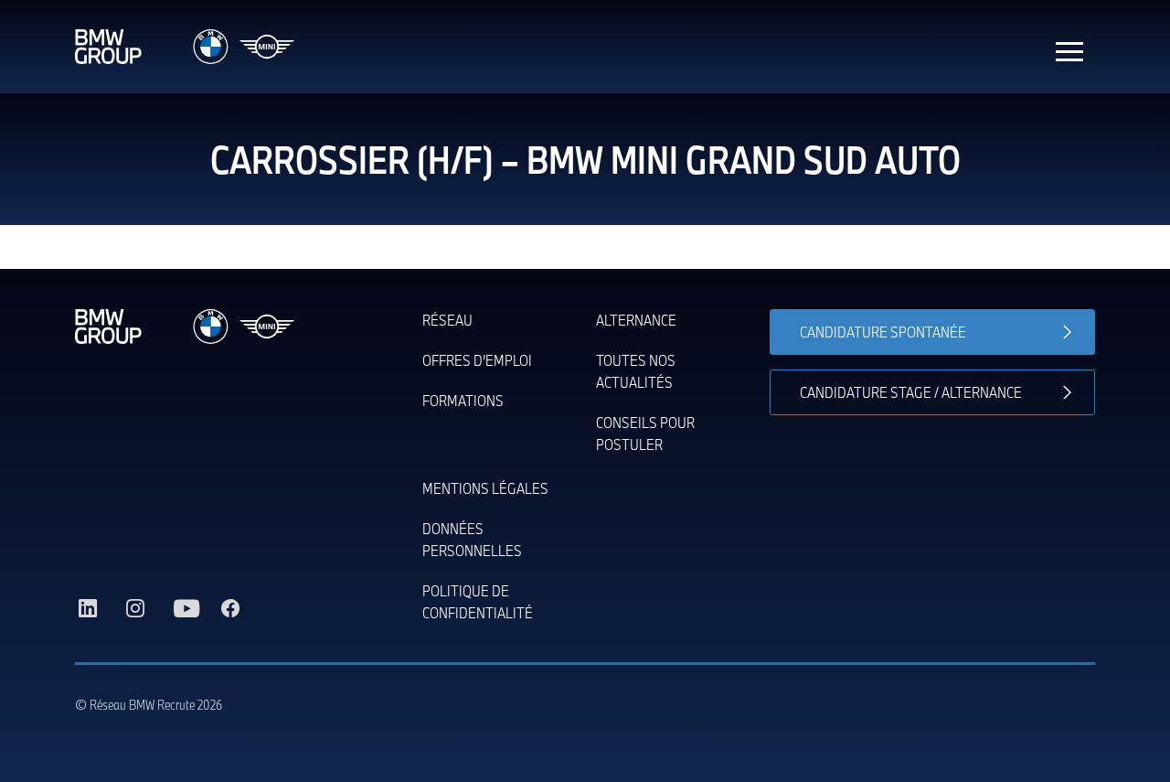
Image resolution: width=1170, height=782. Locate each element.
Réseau (447, 319)
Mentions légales (485, 488)
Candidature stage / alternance (911, 392)
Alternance (636, 319)
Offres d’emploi (477, 360)
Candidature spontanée (883, 331)
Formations (463, 400)
